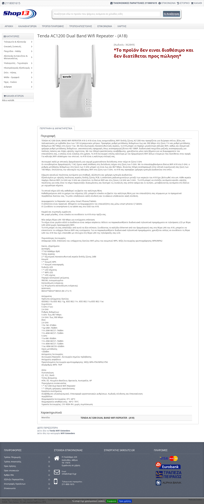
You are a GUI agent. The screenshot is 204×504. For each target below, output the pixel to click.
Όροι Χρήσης (10, 466)
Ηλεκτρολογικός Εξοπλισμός (17, 67)
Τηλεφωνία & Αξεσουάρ (15, 41)
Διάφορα (8, 86)
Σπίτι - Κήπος (10, 72)
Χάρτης (121, 26)
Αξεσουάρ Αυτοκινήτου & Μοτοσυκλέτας (15, 57)
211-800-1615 (68, 484)
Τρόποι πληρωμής (53, 26)
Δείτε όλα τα (53, 430)
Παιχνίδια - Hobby (12, 51)
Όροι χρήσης (125, 501)
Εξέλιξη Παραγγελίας (14, 479)
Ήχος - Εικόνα (10, 82)
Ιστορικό (185, 3)
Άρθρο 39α (9, 475)
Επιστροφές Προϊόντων (15, 483)
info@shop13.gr (69, 473)
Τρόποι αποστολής (80, 26)
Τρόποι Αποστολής (12, 461)
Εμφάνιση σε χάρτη (71, 465)
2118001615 (12, 3)
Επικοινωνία (168, 3)
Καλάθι (198, 3)
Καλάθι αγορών (27, 26)
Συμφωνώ (111, 501)
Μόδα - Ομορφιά (11, 77)
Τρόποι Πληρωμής (12, 457)
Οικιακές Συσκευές (12, 46)
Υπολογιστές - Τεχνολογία (16, 63)
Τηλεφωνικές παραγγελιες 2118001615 (135, 3)
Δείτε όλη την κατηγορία (56, 433)
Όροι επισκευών (11, 470)
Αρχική (9, 26)
